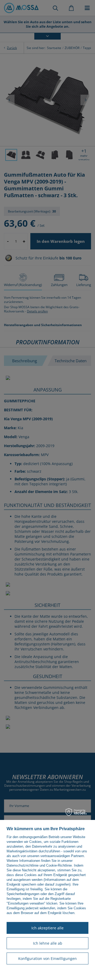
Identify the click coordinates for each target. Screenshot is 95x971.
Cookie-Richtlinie (59, 865)
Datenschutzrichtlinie (23, 865)
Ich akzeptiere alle (47, 927)
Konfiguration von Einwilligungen (47, 958)
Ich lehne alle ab (47, 943)
